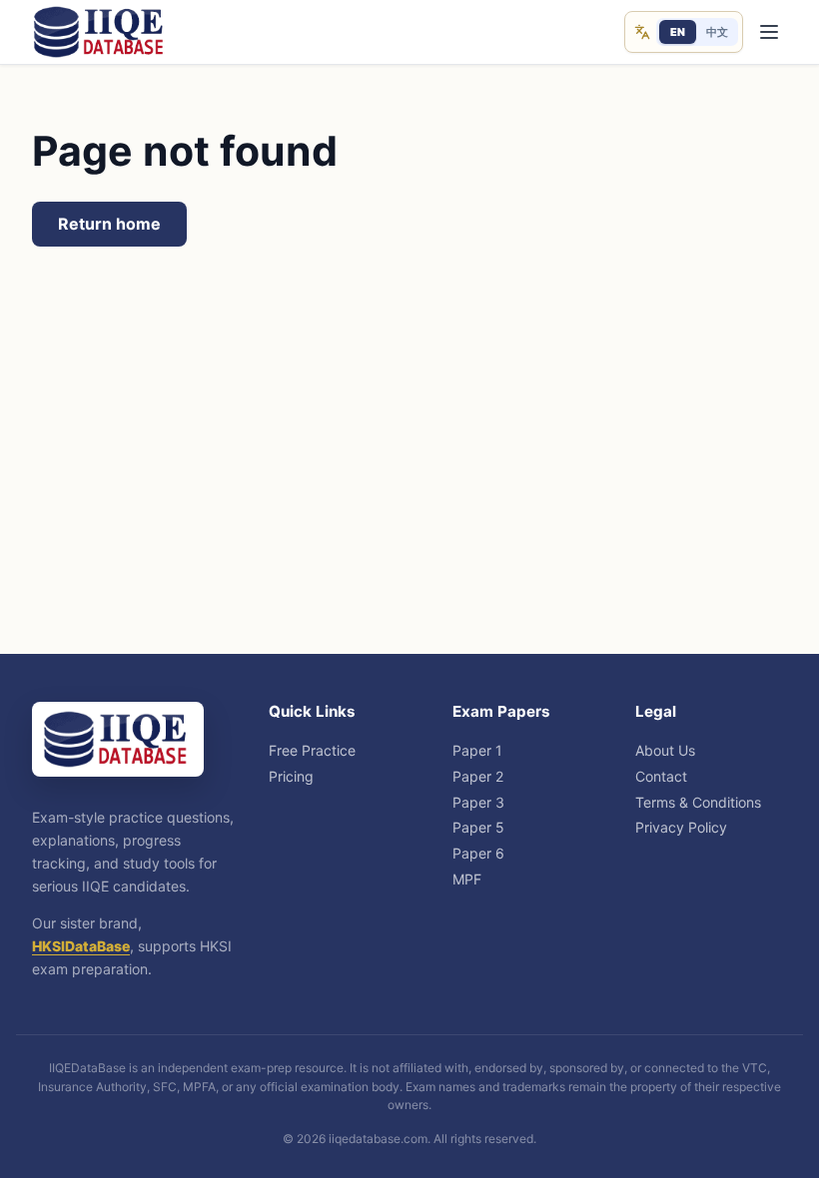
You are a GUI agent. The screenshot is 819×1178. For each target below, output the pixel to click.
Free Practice (312, 750)
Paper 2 (477, 776)
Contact (661, 776)
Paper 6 (478, 853)
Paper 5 (478, 827)
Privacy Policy (681, 827)
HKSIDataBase (81, 945)
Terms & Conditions (698, 802)
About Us (665, 750)
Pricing (291, 776)
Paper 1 (477, 750)
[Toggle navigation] (768, 32)
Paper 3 (478, 802)
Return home (109, 224)
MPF (466, 879)
